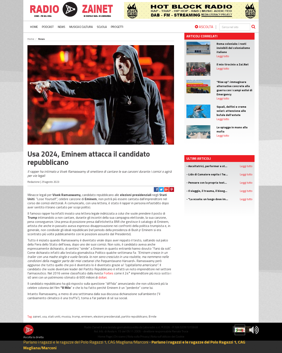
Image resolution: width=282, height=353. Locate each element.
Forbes (108, 273)
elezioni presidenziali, (107, 316)
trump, (76, 316)
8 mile (152, 316)
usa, (45, 316)
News (61, 27)
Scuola (102, 27)
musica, (67, 316)
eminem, (87, 316)
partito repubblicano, (135, 316)
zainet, (37, 316)
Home (34, 27)
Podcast (48, 27)
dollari (102, 277)
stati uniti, (55, 316)
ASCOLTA (205, 27)
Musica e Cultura (81, 27)
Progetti (117, 27)
